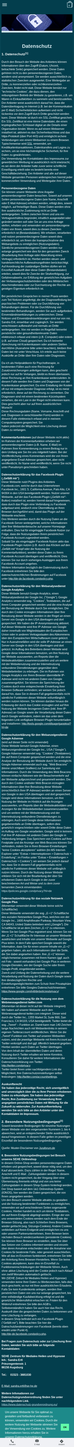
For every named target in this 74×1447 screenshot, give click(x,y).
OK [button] (65, 1427)
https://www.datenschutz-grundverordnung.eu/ (29, 1404)
